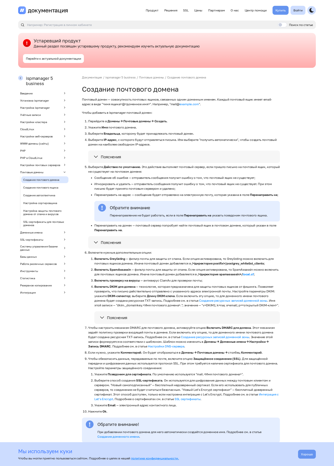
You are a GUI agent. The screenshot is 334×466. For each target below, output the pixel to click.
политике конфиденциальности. (155, 458)
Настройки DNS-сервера (166, 346)
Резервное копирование (36, 285)
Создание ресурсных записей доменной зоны (233, 300)
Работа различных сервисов (38, 263)
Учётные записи (30, 114)
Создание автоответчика (39, 195)
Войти (297, 10)
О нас (235, 10)
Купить (280, 10)
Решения (170, 10)
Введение (26, 93)
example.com (189, 104)
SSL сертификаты (187, 399)
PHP (23, 150)
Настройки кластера (33, 122)
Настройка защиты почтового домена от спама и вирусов (42, 212)
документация (48, 10)
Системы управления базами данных (39, 248)
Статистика (27, 278)
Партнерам (216, 10)
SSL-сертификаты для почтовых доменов (43, 223)
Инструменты (29, 271)
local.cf (248, 274)
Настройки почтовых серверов (40, 165)
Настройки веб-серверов (36, 136)
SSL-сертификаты (31, 239)
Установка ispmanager (34, 100)
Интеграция (28, 292)
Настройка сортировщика (40, 203)
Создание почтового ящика (40, 187)
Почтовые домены (31, 172)
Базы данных (28, 256)
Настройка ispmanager (35, 107)
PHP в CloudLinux (31, 157)
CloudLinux (27, 129)
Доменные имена (31, 232)
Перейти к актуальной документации (53, 58)
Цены (198, 10)
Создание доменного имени (118, 436)
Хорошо (307, 454)
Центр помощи (256, 10)
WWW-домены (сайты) (34, 143)
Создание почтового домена (41, 179)
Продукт (152, 10)
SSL (185, 10)
